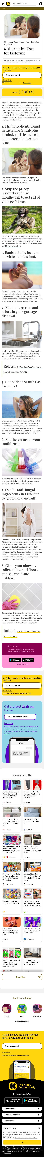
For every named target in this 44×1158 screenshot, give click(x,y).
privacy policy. (7, 1136)
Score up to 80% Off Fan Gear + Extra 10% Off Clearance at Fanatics (32, 795)
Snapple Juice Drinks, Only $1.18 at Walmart (11, 902)
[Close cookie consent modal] (39, 1128)
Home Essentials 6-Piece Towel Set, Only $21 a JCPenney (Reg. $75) (11, 822)
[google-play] (31, 1100)
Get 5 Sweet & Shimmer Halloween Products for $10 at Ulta (10, 932)
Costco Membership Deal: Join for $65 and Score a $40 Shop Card (32, 903)
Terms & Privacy (8, 734)
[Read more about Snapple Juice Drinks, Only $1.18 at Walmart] (12, 894)
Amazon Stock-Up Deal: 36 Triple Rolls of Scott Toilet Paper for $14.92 (32, 877)
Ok (22, 1142)
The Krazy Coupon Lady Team (17, 42)
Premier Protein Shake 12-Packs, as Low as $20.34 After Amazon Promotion (11, 877)
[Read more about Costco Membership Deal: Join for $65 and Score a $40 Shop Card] (32, 894)
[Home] (8, 4)
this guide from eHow (13, 246)
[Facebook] (21, 92)
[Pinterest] (26, 92)
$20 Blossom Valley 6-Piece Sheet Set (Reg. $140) (32, 821)
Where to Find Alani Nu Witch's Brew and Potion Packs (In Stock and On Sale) (11, 849)
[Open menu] (3, 3)
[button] (38, 1109)
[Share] (31, 92)
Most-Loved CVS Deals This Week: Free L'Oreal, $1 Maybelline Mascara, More (11, 963)
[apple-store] (13, 1100)
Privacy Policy (27, 83)
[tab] (15, 1021)
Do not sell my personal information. (26, 1138)
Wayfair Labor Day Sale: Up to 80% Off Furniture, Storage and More (32, 849)
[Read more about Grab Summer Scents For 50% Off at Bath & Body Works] (32, 922)
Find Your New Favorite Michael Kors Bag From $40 (32, 962)
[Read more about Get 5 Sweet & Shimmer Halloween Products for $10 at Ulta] (12, 922)
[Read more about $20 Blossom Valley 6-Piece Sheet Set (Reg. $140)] (32, 812)
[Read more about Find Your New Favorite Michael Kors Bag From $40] (32, 953)
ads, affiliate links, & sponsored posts (19, 60)
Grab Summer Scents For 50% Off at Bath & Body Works (32, 931)
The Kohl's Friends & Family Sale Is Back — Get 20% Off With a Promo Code (11, 795)
